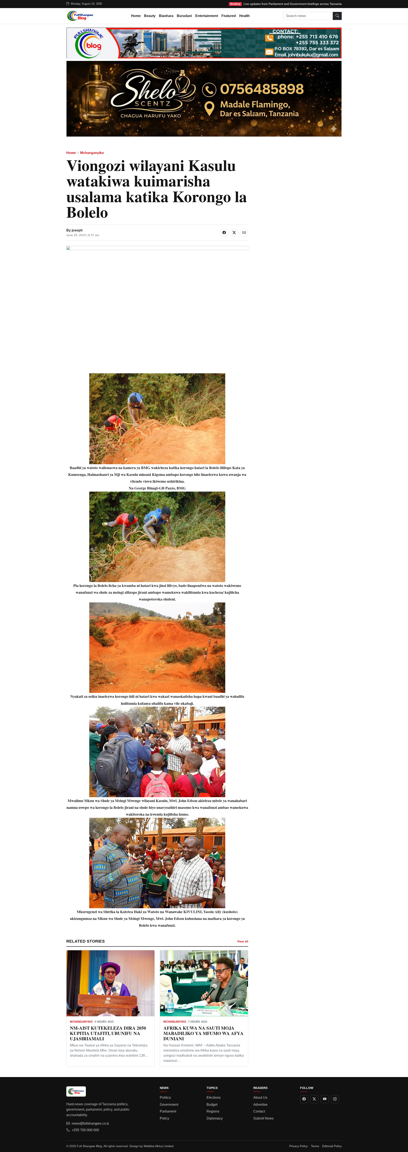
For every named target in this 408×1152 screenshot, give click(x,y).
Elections (214, 1097)
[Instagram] (335, 1099)
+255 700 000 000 (85, 1130)
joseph (77, 230)
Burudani (184, 16)
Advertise (260, 1104)
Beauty (150, 16)
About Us (260, 1097)
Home (136, 16)
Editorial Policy (332, 1146)
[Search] (337, 16)
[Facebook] (304, 1099)
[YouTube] (325, 1099)
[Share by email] (244, 233)
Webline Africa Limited (158, 1146)
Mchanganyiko (92, 153)
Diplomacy (215, 1118)
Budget (212, 1104)
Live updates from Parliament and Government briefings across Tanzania (293, 4)
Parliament (168, 1111)
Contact (259, 1111)
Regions (213, 1111)
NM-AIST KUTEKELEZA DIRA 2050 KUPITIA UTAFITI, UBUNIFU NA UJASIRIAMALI (108, 1033)
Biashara (166, 16)
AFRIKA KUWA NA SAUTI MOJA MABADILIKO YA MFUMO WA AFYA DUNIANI (203, 1033)
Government (169, 1104)
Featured (228, 16)
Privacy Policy (298, 1146)
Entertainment (206, 16)
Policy (164, 1118)
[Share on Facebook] (224, 233)
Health (244, 16)
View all (242, 941)
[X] (314, 1099)
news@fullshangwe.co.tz (90, 1123)
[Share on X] (234, 233)
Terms (315, 1146)
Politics (165, 1097)
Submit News (263, 1118)
